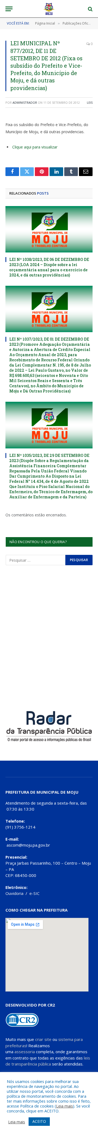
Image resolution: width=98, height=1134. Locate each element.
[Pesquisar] (90, 9)
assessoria (24, 1051)
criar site (43, 1039)
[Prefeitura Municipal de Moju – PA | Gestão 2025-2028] (49, 9)
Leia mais (64, 1106)
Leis (90, 102)
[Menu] (9, 9)
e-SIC (34, 893)
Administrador (25, 102)
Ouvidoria (14, 893)
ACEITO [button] (39, 1121)
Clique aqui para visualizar (34, 147)
